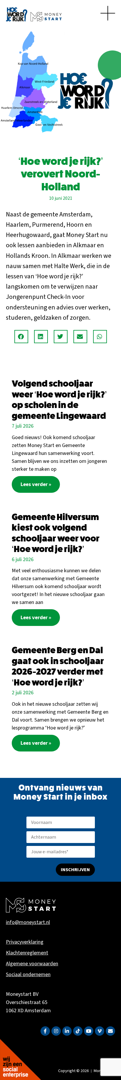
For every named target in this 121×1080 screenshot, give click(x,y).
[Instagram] (56, 1031)
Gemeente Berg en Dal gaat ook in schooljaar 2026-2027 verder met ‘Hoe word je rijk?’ (58, 666)
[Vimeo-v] (99, 1031)
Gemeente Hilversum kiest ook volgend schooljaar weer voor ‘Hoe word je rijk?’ (56, 533)
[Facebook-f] (45, 1031)
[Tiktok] (78, 1031)
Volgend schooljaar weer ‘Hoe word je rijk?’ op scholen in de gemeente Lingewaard (59, 399)
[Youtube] (88, 1031)
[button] (21, 336)
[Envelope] (110, 1031)
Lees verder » (36, 484)
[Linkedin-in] (67, 1031)
